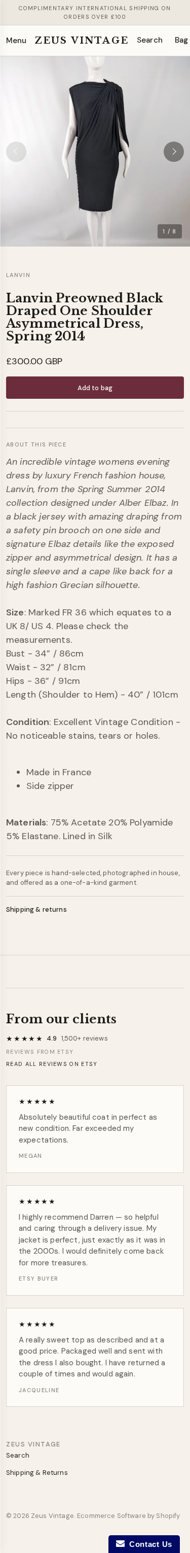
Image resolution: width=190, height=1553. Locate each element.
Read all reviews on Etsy (52, 1063)
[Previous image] (16, 152)
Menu (16, 41)
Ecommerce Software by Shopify (128, 1515)
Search (150, 40)
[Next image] (174, 152)
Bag (181, 40)
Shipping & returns (36, 909)
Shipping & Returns (37, 1472)
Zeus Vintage (81, 40)
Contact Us (148, 1544)
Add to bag (95, 388)
